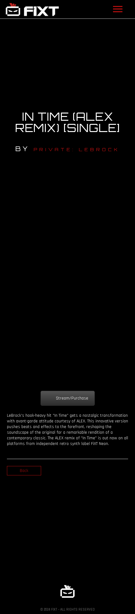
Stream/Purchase (72, 398)
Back (24, 471)
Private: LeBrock (77, 149)
